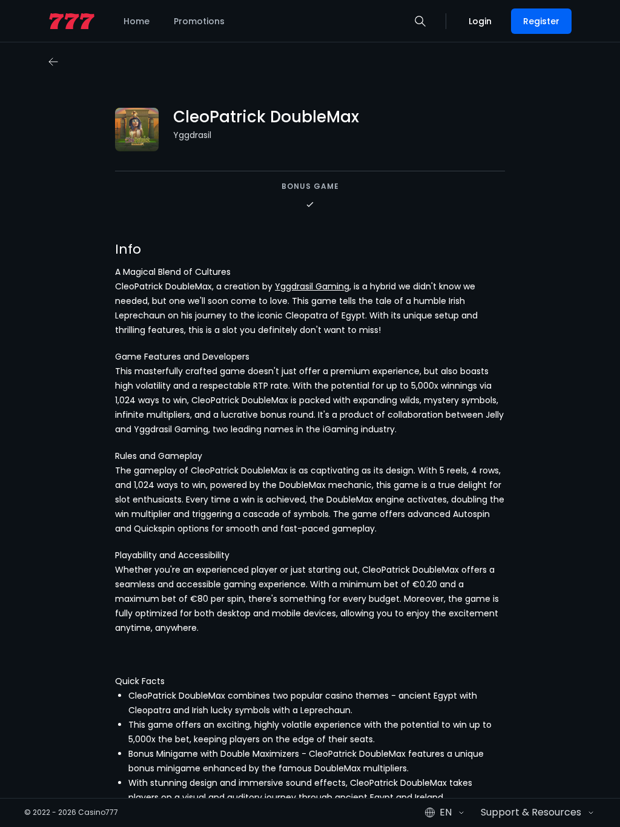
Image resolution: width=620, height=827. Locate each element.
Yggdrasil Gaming (312, 286)
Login (480, 21)
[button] (420, 21)
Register (541, 21)
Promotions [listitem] (199, 21)
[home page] (71, 21)
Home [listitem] (137, 21)
